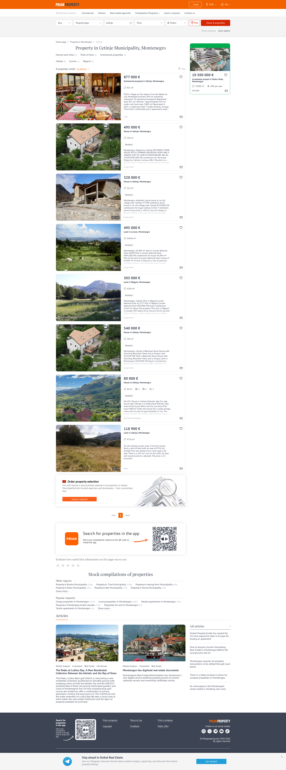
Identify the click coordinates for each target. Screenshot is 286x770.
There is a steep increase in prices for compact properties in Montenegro (208, 676)
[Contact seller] (181, 117)
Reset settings (209, 30)
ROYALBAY (195, 91)
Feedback (134, 726)
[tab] (63, 616)
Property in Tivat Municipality (111, 584)
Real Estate (89, 666)
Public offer (163, 726)
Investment (77, 666)
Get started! (211, 761)
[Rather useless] (63, 565)
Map (183, 69)
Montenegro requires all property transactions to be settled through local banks (210, 664)
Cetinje (59, 61)
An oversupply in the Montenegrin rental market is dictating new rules (208, 687)
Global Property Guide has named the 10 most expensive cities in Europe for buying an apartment (209, 636)
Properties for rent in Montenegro (121, 604)
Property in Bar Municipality (108, 587)
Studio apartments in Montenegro (73, 608)
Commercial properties (111, 54)
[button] (195, 5)
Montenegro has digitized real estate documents (151, 670)
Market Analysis (63, 666)
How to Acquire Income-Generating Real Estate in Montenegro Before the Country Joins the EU (209, 650)
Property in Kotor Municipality (71, 587)
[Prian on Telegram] (215, 731)
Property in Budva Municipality (71, 584)
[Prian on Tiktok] (227, 731)
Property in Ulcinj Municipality (146, 587)
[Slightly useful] (68, 565)
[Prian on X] (209, 731)
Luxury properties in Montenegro (115, 601)
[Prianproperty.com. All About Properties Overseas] (67, 4)
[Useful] (73, 565)
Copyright (107, 726)
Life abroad (102, 666)
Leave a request (79, 499)
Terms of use (136, 720)
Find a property (110, 720)
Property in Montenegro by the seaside (75, 604)
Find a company (165, 720)
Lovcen (72, 61)
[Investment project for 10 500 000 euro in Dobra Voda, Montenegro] (210, 71)
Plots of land (87, 54)
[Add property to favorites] (182, 77)
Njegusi (87, 61)
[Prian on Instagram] (204, 731)
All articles (197, 626)
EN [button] (226, 4)
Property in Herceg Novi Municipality (154, 584)
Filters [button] (173, 22)
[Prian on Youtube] (221, 731)
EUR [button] (209, 4)
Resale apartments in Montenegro (158, 601)
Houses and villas (65, 54)
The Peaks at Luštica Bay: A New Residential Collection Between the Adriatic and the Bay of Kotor (86, 672)
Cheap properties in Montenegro (72, 601)
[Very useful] (78, 565)
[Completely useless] (58, 565)
